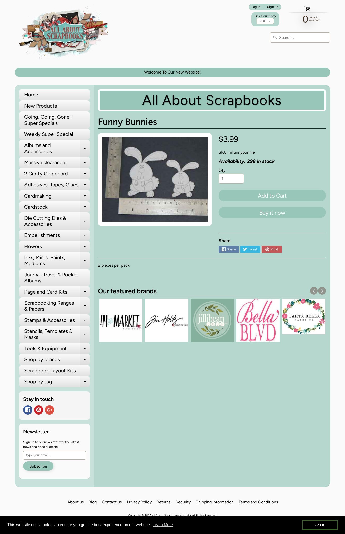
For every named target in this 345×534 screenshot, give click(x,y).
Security (183, 502)
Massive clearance (57, 163)
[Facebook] (27, 410)
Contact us (112, 502)
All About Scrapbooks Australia (171, 515)
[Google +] (49, 410)
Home (31, 95)
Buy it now (272, 212)
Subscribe (38, 466)
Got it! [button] (320, 525)
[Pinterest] (38, 410)
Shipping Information (215, 502)
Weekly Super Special (48, 134)
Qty (222, 170)
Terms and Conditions (258, 502)
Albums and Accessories (57, 148)
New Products (40, 106)
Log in (255, 7)
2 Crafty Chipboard (57, 175)
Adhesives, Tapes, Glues (57, 186)
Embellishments (57, 236)
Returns (163, 502)
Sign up (272, 7)
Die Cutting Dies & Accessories (57, 221)
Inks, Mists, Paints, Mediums (57, 260)
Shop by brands (57, 360)
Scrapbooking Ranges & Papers (57, 306)
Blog (93, 502)
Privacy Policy (139, 502)
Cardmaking (57, 197)
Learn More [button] (163, 525)
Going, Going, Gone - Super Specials (48, 120)
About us (75, 502)
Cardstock (57, 208)
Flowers (57, 247)
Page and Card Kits (57, 293)
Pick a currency (265, 16)
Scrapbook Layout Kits (50, 371)
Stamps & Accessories (57, 321)
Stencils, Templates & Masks (57, 334)
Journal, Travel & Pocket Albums (51, 278)
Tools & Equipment (57, 349)
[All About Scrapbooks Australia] (65, 34)
